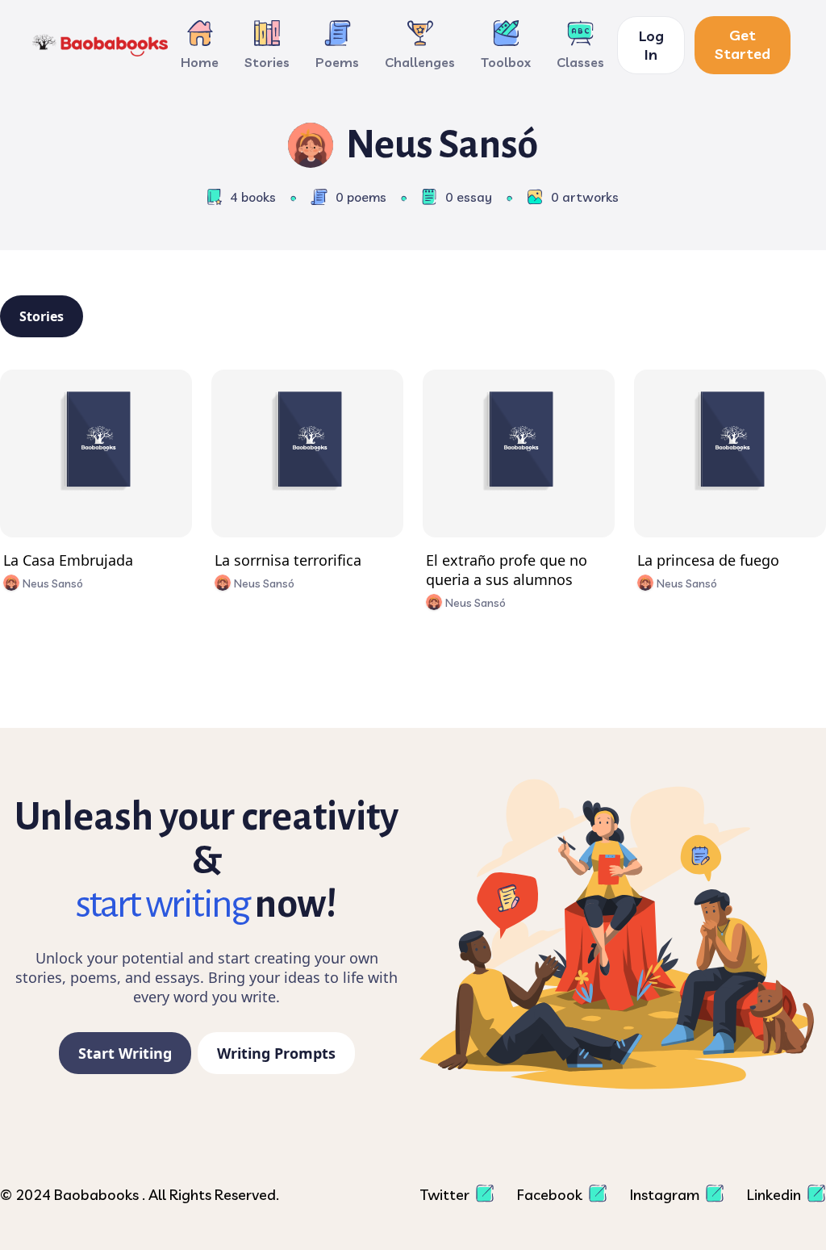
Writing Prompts (276, 1053)
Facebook (551, 1194)
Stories (41, 316)
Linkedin (775, 1194)
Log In (651, 45)
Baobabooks (98, 1194)
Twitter (446, 1194)
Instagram (666, 1194)
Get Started (742, 44)
